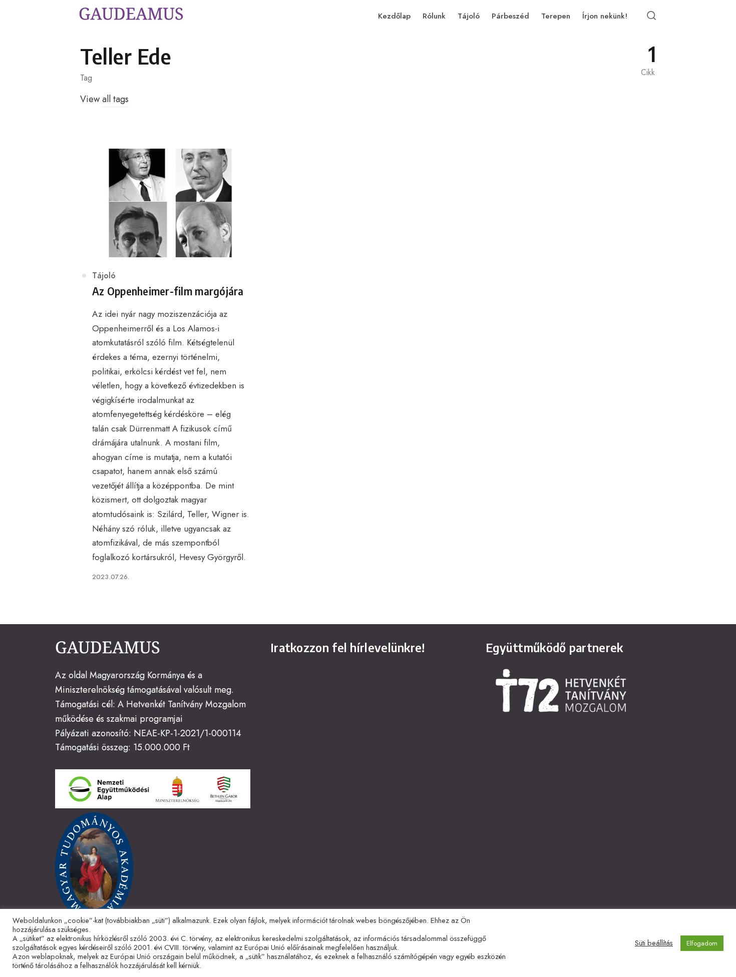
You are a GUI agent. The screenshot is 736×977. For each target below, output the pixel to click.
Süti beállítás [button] (654, 942)
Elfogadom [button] (701, 943)
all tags (115, 99)
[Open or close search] (651, 16)
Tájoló (104, 275)
